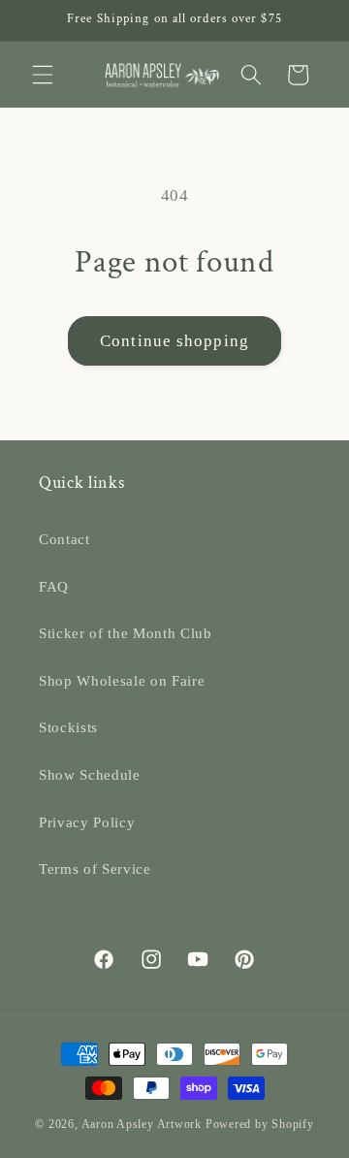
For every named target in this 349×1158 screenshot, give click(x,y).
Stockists (68, 727)
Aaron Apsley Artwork (141, 1124)
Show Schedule (90, 774)
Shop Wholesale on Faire (122, 680)
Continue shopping (174, 341)
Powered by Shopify (260, 1124)
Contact (64, 539)
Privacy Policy (87, 822)
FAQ (54, 586)
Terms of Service (95, 868)
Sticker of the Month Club (125, 633)
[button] (42, 74)
